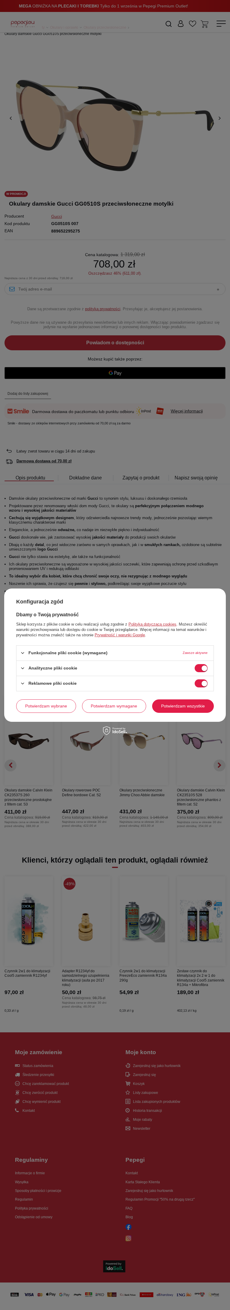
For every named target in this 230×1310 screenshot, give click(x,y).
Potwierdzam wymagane (114, 706)
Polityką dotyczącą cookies (152, 624)
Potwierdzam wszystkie (183, 706)
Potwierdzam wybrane (46, 706)
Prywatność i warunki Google (120, 634)
